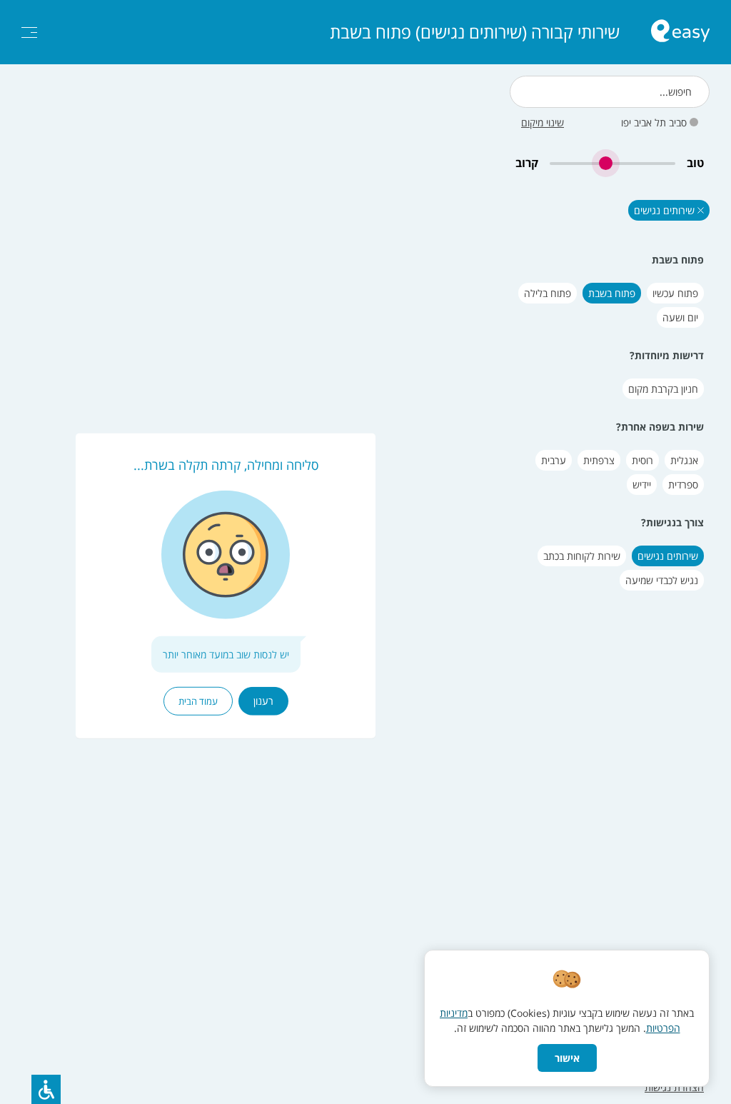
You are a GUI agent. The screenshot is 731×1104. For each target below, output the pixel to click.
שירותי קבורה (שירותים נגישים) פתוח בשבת (475, 32)
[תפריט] (29, 32)
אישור (567, 1058)
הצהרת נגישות (674, 1087)
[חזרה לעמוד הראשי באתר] (680, 32)
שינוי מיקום (542, 122)
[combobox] (610, 92)
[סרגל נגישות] (46, 1089)
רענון (263, 701)
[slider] (612, 163)
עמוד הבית (198, 701)
